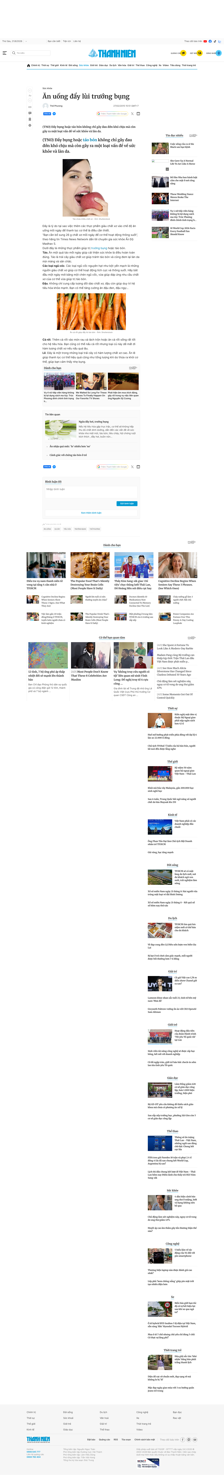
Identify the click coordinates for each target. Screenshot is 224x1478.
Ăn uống (47, 529)
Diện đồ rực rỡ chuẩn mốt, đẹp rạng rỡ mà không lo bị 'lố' (169, 1378)
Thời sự (45, 65)
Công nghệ (151, 65)
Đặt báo (91, 1439)
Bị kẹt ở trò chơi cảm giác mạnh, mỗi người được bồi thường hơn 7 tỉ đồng (170, 957)
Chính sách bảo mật (144, 1439)
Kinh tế (63, 65)
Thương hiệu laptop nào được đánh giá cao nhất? (170, 1272)
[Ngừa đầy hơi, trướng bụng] (60, 430)
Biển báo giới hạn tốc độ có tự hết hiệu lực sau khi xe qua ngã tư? (185, 1308)
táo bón (90, 139)
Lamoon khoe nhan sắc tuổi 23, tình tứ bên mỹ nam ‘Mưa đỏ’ (172, 999)
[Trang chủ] (28, 65)
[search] (30, 53)
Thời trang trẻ (189, 65)
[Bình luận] (29, 113)
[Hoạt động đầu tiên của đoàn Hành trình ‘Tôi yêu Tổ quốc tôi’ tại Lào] (160, 1037)
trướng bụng (99, 248)
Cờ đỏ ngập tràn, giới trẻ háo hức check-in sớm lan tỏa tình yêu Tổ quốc (172, 1064)
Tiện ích (67, 41)
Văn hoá (104, 1418)
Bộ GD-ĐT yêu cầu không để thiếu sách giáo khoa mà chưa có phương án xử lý (170, 1106)
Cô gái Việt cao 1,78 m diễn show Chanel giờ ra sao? (186, 980)
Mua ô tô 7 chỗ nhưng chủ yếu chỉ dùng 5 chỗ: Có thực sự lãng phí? (171, 1336)
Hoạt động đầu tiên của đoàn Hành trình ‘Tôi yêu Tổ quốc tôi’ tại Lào (185, 1035)
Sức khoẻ (68, 1418)
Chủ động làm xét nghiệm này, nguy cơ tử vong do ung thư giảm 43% (172, 1218)
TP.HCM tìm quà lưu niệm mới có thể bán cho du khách (185, 927)
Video (166, 65)
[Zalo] (220, 41)
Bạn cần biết (54, 41)
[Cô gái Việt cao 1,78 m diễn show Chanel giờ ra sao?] (160, 983)
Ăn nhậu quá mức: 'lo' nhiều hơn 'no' (70, 446)
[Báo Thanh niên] (38, 1439)
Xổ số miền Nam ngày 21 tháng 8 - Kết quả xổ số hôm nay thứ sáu (171, 904)
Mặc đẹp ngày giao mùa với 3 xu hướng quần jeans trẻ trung (171, 1389)
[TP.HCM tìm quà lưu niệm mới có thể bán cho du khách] (160, 930)
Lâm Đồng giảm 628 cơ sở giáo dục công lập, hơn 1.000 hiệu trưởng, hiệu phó (185, 1089)
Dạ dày (57, 529)
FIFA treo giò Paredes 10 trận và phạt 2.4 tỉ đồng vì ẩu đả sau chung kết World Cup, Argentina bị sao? (170, 1160)
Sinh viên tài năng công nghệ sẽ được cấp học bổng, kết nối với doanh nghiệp (171, 1052)
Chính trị (35, 65)
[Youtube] (205, 41)
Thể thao (140, 65)
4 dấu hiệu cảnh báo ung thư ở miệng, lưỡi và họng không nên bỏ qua (186, 1201)
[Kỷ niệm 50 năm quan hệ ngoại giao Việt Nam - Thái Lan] (160, 773)
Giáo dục (103, 65)
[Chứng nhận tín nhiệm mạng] (147, 1463)
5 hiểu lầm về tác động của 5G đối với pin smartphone (185, 1252)
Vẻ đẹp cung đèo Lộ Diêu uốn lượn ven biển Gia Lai (172, 946)
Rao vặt (177, 1418)
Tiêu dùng (175, 65)
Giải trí (131, 65)
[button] (30, 90)
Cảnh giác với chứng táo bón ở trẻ (68, 455)
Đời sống (73, 65)
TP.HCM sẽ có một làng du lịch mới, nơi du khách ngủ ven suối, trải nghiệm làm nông (186, 877)
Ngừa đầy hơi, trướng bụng (94, 421)
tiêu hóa (67, 529)
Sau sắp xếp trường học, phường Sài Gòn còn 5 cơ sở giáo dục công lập (172, 1117)
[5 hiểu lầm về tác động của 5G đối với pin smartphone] (160, 1256)
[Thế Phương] (46, 106)
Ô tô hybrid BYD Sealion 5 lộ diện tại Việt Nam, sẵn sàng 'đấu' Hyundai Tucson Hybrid (172, 1325)
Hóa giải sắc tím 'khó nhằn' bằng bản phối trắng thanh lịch (186, 1359)
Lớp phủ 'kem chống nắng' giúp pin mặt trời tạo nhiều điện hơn (171, 1283)
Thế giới (54, 65)
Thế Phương (56, 106)
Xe (160, 65)
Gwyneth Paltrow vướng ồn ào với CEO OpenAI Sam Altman (172, 1010)
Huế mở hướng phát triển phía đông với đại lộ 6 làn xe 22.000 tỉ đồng (172, 736)
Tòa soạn (126, 1439)
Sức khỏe (84, 65)
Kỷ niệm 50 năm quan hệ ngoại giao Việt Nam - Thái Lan (185, 770)
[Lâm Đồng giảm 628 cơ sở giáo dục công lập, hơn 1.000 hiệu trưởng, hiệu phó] (160, 1090)
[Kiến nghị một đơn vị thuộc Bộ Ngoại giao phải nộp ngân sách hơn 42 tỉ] (160, 720)
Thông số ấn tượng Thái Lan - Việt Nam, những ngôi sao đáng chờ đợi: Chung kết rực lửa (186, 1143)
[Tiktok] (215, 41)
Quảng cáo (104, 1439)
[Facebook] (210, 41)
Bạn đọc (177, 1412)
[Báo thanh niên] (112, 53)
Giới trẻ (94, 65)
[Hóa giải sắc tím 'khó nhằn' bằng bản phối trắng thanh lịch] (160, 1362)
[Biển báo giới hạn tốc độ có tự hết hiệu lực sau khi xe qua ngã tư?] (160, 1309)
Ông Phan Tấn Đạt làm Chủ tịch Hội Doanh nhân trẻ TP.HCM (170, 843)
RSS (116, 1439)
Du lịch (112, 65)
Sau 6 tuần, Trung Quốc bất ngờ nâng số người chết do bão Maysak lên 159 (172, 801)
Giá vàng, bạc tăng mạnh (160, 852)
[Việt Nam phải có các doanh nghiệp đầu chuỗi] (160, 827)
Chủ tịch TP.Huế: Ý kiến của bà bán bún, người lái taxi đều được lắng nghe (171, 747)
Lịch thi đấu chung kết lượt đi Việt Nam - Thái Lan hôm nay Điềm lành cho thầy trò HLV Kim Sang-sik (172, 1174)
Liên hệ (77, 41)
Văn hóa (122, 65)
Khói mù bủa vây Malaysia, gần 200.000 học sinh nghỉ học (171, 789)
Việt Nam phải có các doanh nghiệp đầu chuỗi (185, 824)
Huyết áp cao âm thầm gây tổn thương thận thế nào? (172, 1229)
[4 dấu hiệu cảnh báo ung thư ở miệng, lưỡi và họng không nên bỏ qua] (160, 1202)
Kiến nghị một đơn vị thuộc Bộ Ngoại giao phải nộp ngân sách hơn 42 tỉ (186, 719)
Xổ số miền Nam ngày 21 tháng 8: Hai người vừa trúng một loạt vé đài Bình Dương (172, 893)
